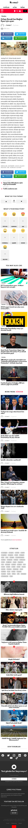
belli (17, 555)
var (9, 571)
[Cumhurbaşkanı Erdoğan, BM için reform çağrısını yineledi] (14, 373)
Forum (7, 823)
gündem (11, 166)
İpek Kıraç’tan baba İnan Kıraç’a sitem (14, 690)
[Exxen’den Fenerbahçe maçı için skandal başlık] (14, 319)
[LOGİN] (20, 11)
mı (24, 564)
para (24, 566)
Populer (6, 7)
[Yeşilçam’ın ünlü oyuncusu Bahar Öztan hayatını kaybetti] (14, 635)
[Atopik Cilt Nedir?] (14, 652)
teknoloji (16, 569)
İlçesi (22, 166)
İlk (18, 573)
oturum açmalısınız (17, 539)
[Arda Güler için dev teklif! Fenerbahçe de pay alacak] (14, 426)
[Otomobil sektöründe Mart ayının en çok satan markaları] (14, 698)
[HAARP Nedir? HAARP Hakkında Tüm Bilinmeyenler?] (14, 731)
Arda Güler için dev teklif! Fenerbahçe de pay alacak (10, 436)
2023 (17, 552)
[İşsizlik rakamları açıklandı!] (14, 450)
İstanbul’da (5, 576)
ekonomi (23, 559)
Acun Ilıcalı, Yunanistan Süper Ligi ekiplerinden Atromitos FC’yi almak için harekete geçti (13, 351)
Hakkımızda (14, 823)
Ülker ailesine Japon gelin (14, 610)
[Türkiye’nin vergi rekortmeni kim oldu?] (14, 402)
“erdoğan (4, 552)
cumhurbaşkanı (20, 557)
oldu (19, 566)
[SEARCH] (17, 11)
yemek (4, 573)
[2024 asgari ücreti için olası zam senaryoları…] (14, 297)
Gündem (3, 283)
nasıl (3, 566)
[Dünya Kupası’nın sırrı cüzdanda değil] (14, 497)
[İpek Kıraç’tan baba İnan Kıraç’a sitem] (14, 683)
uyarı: (19, 167)
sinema (9, 569)
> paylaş (25, 11)
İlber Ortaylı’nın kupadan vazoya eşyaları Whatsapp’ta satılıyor (13, 483)
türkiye (4, 571)
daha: (3, 559)
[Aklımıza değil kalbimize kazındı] (14, 587)
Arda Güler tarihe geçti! (14, 675)
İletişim (20, 823)
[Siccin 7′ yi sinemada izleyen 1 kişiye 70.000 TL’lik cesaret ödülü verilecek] (14, 618)
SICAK (15, 7)
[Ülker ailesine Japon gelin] (14, 602)
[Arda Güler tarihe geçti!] (14, 667)
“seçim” (11, 552)
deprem (10, 559)
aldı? (23, 552)
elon (3, 562)
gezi (15, 562)
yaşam (19, 571)
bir (7, 557)
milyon (19, 564)
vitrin (14, 571)
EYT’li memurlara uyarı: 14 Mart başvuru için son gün (12, 286)
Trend (22, 7)
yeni (9, 573)
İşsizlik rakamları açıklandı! (11, 460)
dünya (16, 559)
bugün (12, 557)
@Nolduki (14, 810)
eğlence (9, 562)
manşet (8, 564)
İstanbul (24, 573)
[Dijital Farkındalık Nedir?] (14, 715)
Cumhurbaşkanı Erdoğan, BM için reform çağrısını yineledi (12, 383)
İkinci (14, 573)
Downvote (21, 201)
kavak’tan (5, 167)
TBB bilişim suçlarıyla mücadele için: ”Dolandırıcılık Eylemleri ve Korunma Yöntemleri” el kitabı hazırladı (14, 361)
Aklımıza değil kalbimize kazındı (14, 594)
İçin (17, 166)
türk (22, 569)
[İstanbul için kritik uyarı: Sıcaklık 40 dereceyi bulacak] (14, 521)
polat (3, 569)
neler (14, 566)
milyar (14, 564)
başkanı (11, 555)
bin (3, 557)
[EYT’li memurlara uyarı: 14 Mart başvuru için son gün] (14, 276)
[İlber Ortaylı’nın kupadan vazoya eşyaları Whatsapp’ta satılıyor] (14, 473)
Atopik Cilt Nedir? (14, 659)
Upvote (6, 201)
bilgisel (22, 555)
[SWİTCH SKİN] (15, 11)
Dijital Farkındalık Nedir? (14, 723)
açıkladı (4, 555)
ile (3, 564)
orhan (13, 167)
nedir (8, 566)
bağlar (4, 166)
